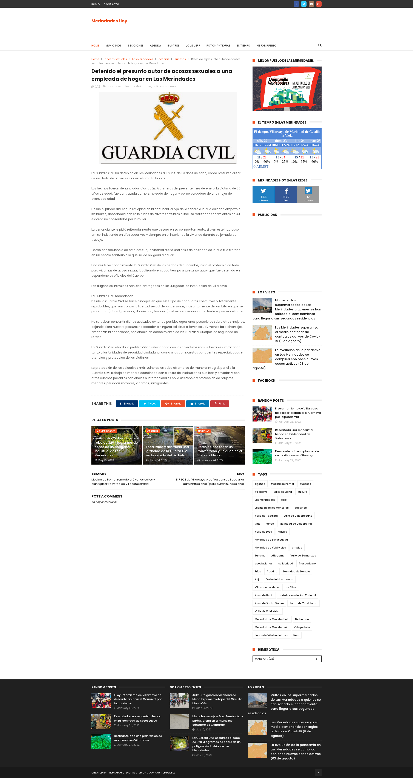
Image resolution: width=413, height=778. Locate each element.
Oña (257, 523)
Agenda (155, 45)
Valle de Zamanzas (303, 555)
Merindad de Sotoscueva (271, 539)
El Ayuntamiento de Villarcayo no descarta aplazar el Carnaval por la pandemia (298, 412)
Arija (257, 579)
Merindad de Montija (296, 571)
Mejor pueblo (267, 45)
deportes (300, 508)
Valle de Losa (263, 531)
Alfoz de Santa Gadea (269, 603)
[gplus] (319, 4)
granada (152, 431)
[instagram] (311, 4)
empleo (297, 547)
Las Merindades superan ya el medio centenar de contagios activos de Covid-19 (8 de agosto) (297, 334)
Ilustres (173, 45)
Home (95, 45)
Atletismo (278, 555)
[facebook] (296, 4)
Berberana (302, 619)
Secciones (135, 45)
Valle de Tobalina (266, 516)
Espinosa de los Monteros (272, 508)
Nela (296, 635)
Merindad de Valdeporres (296, 523)
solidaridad (285, 563)
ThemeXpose (115, 772)
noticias (164, 59)
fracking (272, 571)
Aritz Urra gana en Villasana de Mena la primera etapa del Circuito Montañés (217, 699)
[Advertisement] (243, 24)
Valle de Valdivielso (267, 611)
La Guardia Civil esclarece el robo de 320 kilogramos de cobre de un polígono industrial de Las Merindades (117, 446)
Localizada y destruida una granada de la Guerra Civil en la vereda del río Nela (167, 451)
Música (282, 531)
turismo (260, 555)
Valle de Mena (282, 492)
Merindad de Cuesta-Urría (272, 619)
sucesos (180, 59)
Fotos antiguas (218, 45)
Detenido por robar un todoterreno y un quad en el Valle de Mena (219, 451)
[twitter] (304, 4)
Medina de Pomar (282, 484)
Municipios (114, 45)
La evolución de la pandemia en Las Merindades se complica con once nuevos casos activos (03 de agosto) (287, 359)
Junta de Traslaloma (303, 603)
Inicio (95, 4)
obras (270, 523)
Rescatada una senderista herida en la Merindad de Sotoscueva (294, 434)
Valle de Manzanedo (279, 579)
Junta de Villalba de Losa (271, 635)
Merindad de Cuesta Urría (271, 627)
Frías (258, 571)
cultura (302, 492)
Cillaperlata (302, 627)
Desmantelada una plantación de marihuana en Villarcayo (297, 453)
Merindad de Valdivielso (270, 547)
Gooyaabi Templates (161, 772)
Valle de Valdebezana (298, 516)
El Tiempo (243, 45)
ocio (284, 500)
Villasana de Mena (267, 587)
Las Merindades (142, 59)
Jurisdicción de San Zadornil (297, 595)
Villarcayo (261, 492)
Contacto (111, 4)
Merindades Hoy (109, 21)
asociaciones (264, 563)
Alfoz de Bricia (264, 595)
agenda (260, 484)
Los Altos (291, 587)
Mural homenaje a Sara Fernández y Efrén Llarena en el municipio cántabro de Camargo (217, 720)
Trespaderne (307, 563)
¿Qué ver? (193, 45)
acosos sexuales (116, 59)
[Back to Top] (318, 772)
